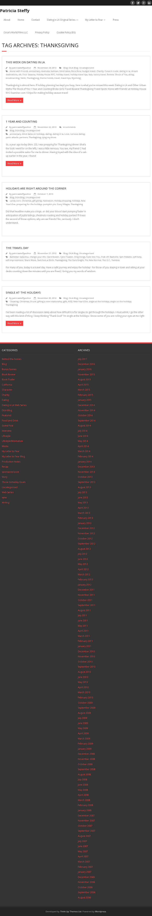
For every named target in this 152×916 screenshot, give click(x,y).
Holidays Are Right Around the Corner (36, 188)
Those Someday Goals (13, 482)
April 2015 (83, 384)
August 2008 (84, 774)
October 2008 (85, 764)
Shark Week (30, 260)
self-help (137, 256)
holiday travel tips (78, 74)
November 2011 (86, 594)
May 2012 (83, 564)
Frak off (105, 256)
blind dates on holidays (33, 134)
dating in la (124, 71)
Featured (6, 415)
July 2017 (82, 359)
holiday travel (62, 74)
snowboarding (12, 78)
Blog (65, 67)
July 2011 (82, 615)
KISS (70, 301)
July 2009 (82, 718)
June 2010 (83, 677)
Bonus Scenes (9, 369)
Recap (5, 466)
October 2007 (85, 825)
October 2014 (85, 415)
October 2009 (85, 702)
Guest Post (7, 425)
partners (23, 137)
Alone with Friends (19, 71)
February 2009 (85, 743)
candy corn (15, 200)
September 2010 (86, 666)
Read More (13, 100)
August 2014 (84, 425)
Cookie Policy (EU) (66, 32)
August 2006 (84, 897)
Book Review (8, 374)
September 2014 (86, 420)
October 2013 (85, 476)
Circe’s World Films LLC (16, 32)
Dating (5, 399)
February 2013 (85, 518)
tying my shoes (49, 137)
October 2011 (85, 600)
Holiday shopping (62, 200)
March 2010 (84, 692)
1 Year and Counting (21, 121)
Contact (36, 19)
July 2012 (82, 553)
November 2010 (86, 656)
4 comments (69, 127)
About (7, 19)
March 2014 (84, 451)
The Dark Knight (76, 260)
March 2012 (84, 574)
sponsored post (10, 471)
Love (67, 134)
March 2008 (84, 800)
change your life (38, 256)
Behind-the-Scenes (11, 359)
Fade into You (93, 256)
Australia (45, 71)
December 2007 (86, 815)
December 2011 (86, 589)
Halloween (48, 200)
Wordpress (100, 911)
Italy (90, 74)
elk (20, 74)
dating (48, 134)
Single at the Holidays (23, 292)
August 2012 (84, 548)
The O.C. (106, 260)
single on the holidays (120, 301)
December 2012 (86, 528)
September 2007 (86, 830)
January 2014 (84, 461)
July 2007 (82, 841)
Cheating (14, 301)
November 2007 (86, 820)
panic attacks (12, 137)
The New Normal (93, 260)
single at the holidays (99, 301)
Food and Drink (10, 420)
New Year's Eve (80, 301)
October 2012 (85, 538)
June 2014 (83, 436)
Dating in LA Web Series (14, 405)
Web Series (8, 492)
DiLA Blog (73, 67)
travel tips (65, 78)
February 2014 (85, 456)
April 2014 (83, 446)
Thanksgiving (33, 78)
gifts (65, 301)
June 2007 (83, 846)
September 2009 (86, 707)
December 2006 (86, 877)
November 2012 (86, 533)
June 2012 (83, 559)
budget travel (88, 71)
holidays (76, 200)
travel (57, 78)
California (7, 384)
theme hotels (46, 78)
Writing (5, 502)
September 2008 (86, 769)
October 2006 (85, 887)
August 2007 (84, 836)
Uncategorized (86, 67)
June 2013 (83, 497)
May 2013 (83, 502)
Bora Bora (76, 71)
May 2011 (83, 625)
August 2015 (84, 379)
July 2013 (82, 492)
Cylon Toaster (66, 256)
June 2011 (83, 620)
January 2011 (84, 646)
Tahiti (23, 78)
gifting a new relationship (49, 301)
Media (5, 446)
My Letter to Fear (94, 19)
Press (116, 19)
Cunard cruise (111, 71)
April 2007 (83, 856)
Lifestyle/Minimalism (12, 441)
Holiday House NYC (46, 74)
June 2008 (83, 784)
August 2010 (84, 671)
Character (7, 389)
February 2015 (85, 394)
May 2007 (83, 851)
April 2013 (83, 507)
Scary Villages (63, 204)
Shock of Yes (121, 74)
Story (4, 476)
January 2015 (84, 399)
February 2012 (85, 579)
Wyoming (76, 78)
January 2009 (84, 748)
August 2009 (84, 713)
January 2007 (84, 871)
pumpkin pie (49, 204)
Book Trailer (8, 379)
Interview (6, 430)
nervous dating (77, 134)
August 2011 (84, 610)
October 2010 (85, 661)
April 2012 (83, 569)
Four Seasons (29, 74)
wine (4, 497)
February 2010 (85, 697)
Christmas (26, 200)
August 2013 (84, 487)
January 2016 (84, 369)
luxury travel (100, 74)
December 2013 (86, 466)
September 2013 (86, 482)
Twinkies (116, 260)
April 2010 (83, 687)
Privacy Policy (42, 32)
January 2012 (84, 584)
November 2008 (86, 759)
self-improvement (14, 260)
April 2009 (83, 733)
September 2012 (86, 543)
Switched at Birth (45, 260)
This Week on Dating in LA (25, 62)
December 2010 (86, 651)
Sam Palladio (125, 256)
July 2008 (82, 779)
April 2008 (83, 794)
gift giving (37, 200)
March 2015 (84, 389)
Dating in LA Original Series (61, 19)
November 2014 (86, 410)
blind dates (65, 71)
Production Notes (11, 461)
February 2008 (85, 805)
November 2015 (86, 374)
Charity (100, 71)
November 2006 (86, 882)
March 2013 (84, 513)
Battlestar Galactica (19, 256)
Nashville (114, 256)
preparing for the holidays (29, 204)
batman (54, 71)
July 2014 (82, 430)
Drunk (33, 301)
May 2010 (83, 682)
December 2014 (86, 405)
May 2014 (83, 441)
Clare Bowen (53, 256)
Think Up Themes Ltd (70, 911)
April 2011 (83, 630)
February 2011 (85, 641)
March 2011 (84, 636)
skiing (131, 74)
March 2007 (84, 861)
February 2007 (85, 866)
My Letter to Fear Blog (13, 456)
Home (21, 19)
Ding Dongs (79, 256)
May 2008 (83, 789)
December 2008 (86, 753)
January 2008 (84, 810)
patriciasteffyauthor (21, 67)
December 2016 (86, 364)
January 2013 (84, 523)
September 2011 (86, 605)
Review (110, 74)
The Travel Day (17, 248)
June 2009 (83, 723)
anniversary (34, 71)
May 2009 (83, 728)
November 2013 (86, 471)
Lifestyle (6, 436)
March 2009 (84, 738)
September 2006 (86, 892)
